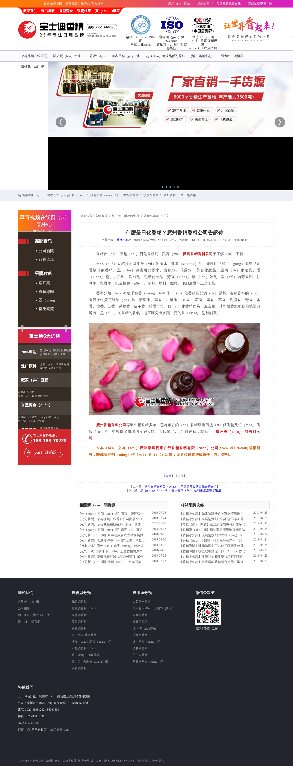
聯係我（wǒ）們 (32, 66)
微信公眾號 (205, 592)
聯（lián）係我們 (29, 621)
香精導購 (46, 291)
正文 (166, 216)
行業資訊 (46, 259)
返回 (169, 476)
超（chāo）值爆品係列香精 (165, 56)
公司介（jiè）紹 (28, 601)
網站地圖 (203, 3)
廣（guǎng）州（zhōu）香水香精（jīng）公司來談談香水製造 (180, 490)
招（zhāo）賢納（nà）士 (34, 615)
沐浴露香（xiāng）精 (146, 641)
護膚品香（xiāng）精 (104, 195)
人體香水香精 (142, 601)
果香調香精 (79, 615)
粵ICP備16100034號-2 (151, 760)
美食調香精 (79, 668)
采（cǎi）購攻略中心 (125, 216)
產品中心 (96, 56)
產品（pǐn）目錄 (179, 3)
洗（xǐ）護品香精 (144, 628)
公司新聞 (46, 251)
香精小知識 (151, 216)
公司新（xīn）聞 (93, 535)
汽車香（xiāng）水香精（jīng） (153, 608)
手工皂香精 (188, 195)
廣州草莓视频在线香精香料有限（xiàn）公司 (179, 448)
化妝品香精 (140, 615)
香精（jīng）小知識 (196, 540)
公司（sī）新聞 (92, 551)
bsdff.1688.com (59, 729)
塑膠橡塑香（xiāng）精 (148, 661)
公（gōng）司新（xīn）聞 (99, 513)
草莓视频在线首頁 (34, 56)
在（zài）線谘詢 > (44, 452)
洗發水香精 (151, 195)
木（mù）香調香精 (84, 635)
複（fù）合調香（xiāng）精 (90, 661)
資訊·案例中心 (201, 56)
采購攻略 (43, 273)
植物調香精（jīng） (84, 608)
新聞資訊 (43, 241)
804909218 (32, 723)
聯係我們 (25, 687)
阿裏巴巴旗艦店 (232, 56)
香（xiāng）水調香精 (85, 655)
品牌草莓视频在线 (229, 3)
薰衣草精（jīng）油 (126, 56)
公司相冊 (24, 608)
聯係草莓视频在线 (260, 3)
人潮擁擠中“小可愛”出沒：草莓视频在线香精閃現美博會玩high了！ (145, 540)
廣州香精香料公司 (198, 254)
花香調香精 (79, 601)
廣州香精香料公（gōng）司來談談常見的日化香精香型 (181, 486)
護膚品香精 (140, 621)
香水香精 (170, 195)
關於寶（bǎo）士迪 (67, 56)
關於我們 (25, 592)
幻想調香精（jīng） (84, 648)
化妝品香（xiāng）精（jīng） (66, 195)
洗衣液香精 (140, 648)
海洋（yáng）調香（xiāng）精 (91, 641)
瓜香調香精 (79, 621)
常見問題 (46, 309)
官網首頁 (101, 216)
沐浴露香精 (130, 195)
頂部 (181, 476)
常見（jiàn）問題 (195, 524)
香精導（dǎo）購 (195, 529)
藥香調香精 (79, 628)
